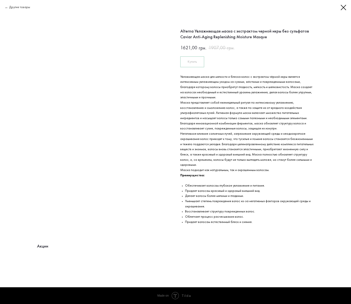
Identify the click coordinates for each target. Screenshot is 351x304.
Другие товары (19, 7)
